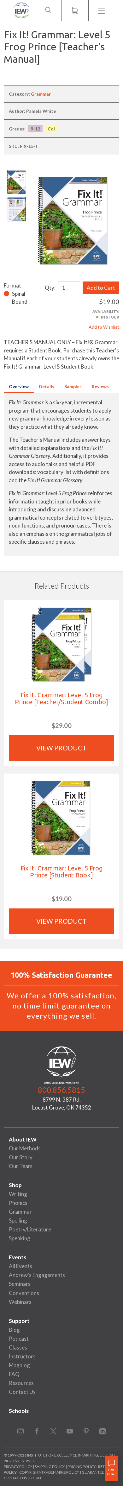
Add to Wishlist (104, 327)
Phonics (18, 1202)
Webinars (20, 1302)
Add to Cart (101, 287)
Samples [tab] (73, 386)
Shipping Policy (50, 1466)
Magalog (19, 1365)
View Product (61, 748)
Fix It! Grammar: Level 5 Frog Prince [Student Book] (61, 871)
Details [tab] (46, 386)
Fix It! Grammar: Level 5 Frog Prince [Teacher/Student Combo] (61, 698)
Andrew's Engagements (37, 1275)
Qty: (50, 287)
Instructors (22, 1356)
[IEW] (21, 10)
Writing (18, 1194)
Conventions (24, 1293)
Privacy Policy (18, 1466)
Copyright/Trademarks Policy (49, 1472)
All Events (20, 1266)
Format (12, 285)
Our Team (20, 1166)
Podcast (19, 1338)
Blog (14, 1329)
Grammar (41, 94)
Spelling (18, 1220)
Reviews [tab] (100, 386)
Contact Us (22, 1391)
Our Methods (25, 1148)
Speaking (19, 1238)
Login (35, 1478)
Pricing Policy (81, 1466)
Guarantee (93, 1472)
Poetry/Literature (30, 1229)
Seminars (20, 1283)
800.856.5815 (61, 1089)
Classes (18, 1347)
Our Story (20, 1157)
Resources (21, 1383)
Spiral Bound (19, 297)
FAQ (14, 1374)
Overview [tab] (19, 386)
